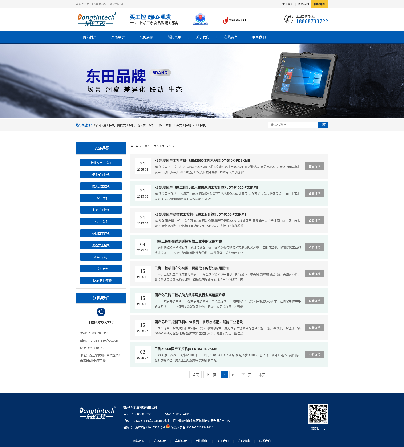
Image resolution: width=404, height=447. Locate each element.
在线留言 (231, 36)
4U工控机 (199, 125)
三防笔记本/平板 (101, 280)
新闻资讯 (174, 36)
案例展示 (146, 36)
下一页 (246, 374)
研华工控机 (101, 257)
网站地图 (319, 4)
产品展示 (118, 36)
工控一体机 (164, 125)
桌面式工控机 (101, 245)
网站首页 (90, 36)
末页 (262, 374)
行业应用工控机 (104, 125)
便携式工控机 (126, 125)
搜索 (323, 124)
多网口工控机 (101, 233)
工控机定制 (101, 269)
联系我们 (303, 4)
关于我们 (287, 4)
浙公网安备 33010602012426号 (192, 427)
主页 (153, 146)
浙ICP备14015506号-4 (150, 427)
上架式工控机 (182, 125)
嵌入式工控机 (145, 125)
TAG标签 (165, 146)
